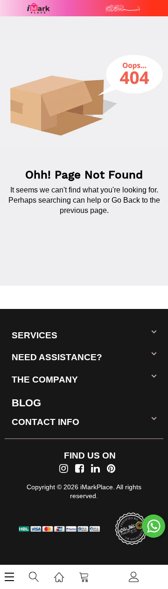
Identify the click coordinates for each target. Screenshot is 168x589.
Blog (26, 403)
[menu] (9, 576)
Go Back (126, 200)
